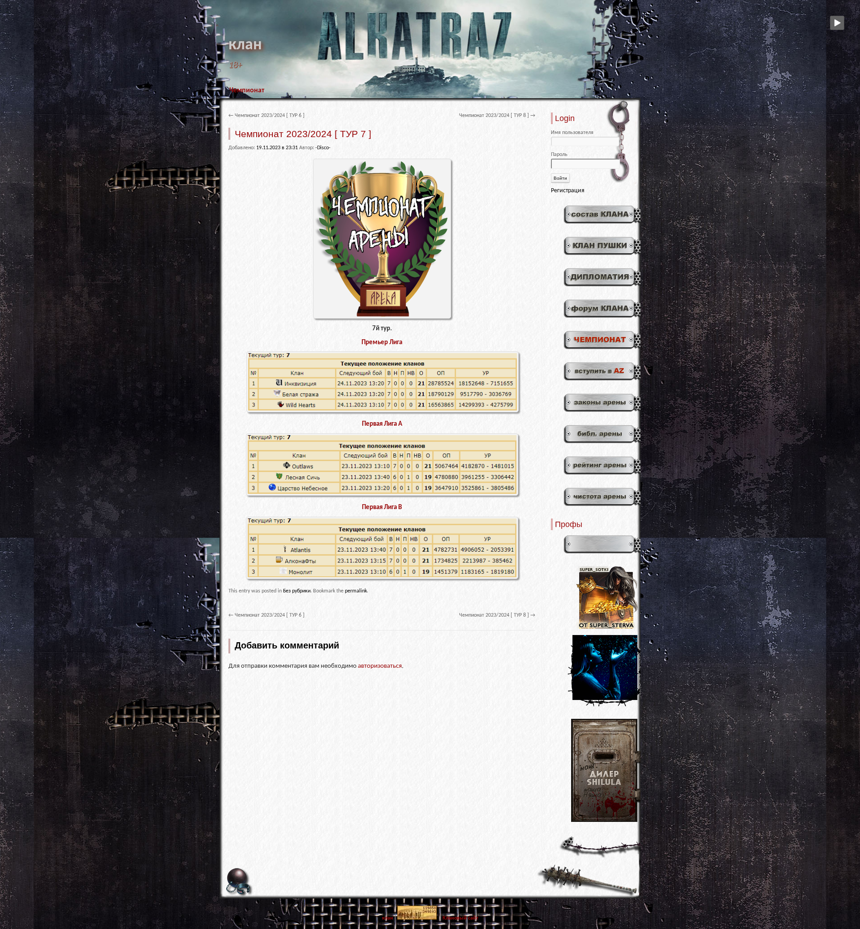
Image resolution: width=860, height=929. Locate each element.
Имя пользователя (572, 132)
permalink (356, 591)
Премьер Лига (381, 342)
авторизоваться (380, 666)
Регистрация (568, 190)
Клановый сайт (460, 918)
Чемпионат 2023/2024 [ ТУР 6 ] (266, 115)
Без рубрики (296, 591)
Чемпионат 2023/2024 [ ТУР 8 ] (497, 115)
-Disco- (323, 148)
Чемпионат (246, 90)
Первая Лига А (382, 424)
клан (245, 45)
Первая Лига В (382, 507)
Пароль (559, 154)
